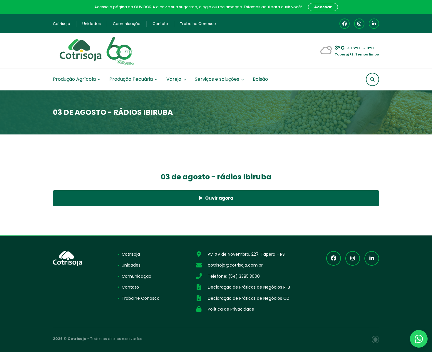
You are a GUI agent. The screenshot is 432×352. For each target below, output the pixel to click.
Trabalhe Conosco (198, 23)
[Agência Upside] (375, 339)
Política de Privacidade (231, 309)
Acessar (323, 7)
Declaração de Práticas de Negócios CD (248, 298)
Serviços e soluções (217, 79)
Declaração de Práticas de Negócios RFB (249, 287)
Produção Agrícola (74, 79)
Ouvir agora (219, 198)
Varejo (173, 79)
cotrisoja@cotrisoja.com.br (235, 265)
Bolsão (260, 79)
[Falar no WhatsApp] (419, 339)
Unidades (91, 23)
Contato (160, 23)
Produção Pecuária (131, 79)
